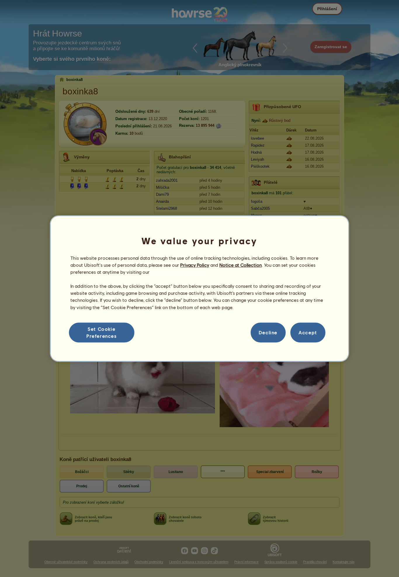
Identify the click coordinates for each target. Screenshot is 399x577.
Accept (308, 332)
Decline (268, 332)
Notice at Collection (240, 265)
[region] (199, 288)
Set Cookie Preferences (101, 332)
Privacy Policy (194, 265)
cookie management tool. (177, 272)
